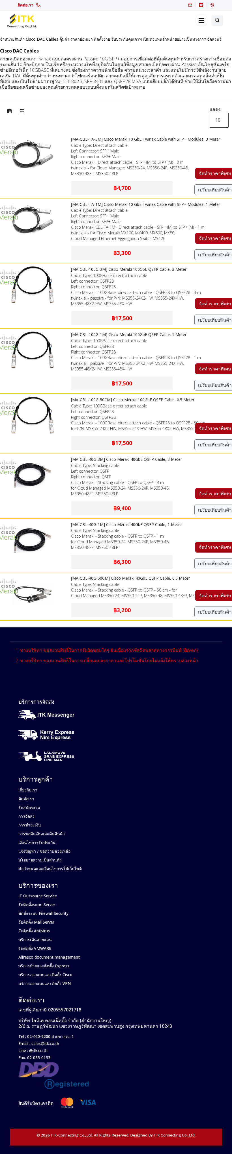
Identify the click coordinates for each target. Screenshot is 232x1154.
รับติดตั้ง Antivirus (34, 930)
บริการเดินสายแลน (35, 939)
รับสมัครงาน (29, 807)
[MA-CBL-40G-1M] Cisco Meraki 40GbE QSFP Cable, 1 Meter (126, 524)
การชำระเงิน (29, 825)
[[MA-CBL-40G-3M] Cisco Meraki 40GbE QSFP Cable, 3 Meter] (32, 457)
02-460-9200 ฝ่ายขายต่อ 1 (50, 1036)
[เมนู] (201, 20)
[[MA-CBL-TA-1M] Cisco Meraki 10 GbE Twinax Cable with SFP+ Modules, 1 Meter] (32, 202)
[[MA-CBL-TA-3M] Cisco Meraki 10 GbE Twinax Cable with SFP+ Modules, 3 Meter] (32, 137)
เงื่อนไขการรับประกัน (36, 842)
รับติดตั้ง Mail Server (36, 922)
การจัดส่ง (26, 816)
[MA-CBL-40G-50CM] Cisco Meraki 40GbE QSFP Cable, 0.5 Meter (130, 578)
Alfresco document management (49, 957)
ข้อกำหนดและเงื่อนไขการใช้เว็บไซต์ (50, 868)
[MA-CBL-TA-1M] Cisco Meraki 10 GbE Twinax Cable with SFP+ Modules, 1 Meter (145, 204)
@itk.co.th (38, 1050)
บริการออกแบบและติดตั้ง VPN (44, 983)
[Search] (217, 20)
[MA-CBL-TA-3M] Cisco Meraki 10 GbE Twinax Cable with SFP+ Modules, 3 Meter (145, 139)
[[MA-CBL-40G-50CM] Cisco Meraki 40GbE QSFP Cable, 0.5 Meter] (32, 576)
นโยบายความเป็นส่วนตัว (40, 860)
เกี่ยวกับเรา (27, 790)
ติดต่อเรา (25, 5)
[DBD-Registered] (53, 1065)
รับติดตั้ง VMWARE (34, 948)
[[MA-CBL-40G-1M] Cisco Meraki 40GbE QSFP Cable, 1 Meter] (32, 522)
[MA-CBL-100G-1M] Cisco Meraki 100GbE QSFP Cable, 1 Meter (128, 334)
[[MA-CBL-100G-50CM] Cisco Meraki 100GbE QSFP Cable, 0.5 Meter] (32, 397)
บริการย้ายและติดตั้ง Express (43, 965)
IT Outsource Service (37, 895)
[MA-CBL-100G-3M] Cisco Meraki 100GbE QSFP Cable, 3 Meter (128, 269)
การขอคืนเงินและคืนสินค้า (41, 833)
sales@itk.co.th (45, 1043)
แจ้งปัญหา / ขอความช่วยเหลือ (44, 851)
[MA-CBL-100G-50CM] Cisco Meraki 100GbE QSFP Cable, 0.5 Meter (132, 399)
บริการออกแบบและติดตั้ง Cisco (45, 974)
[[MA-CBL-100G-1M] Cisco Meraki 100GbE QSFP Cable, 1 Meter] (32, 332)
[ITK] (22, 20)
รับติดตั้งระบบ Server (36, 904)
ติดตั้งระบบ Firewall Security (43, 913)
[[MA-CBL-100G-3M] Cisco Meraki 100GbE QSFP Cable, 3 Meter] (32, 267)
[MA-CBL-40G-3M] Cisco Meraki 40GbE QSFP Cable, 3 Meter (126, 459)
